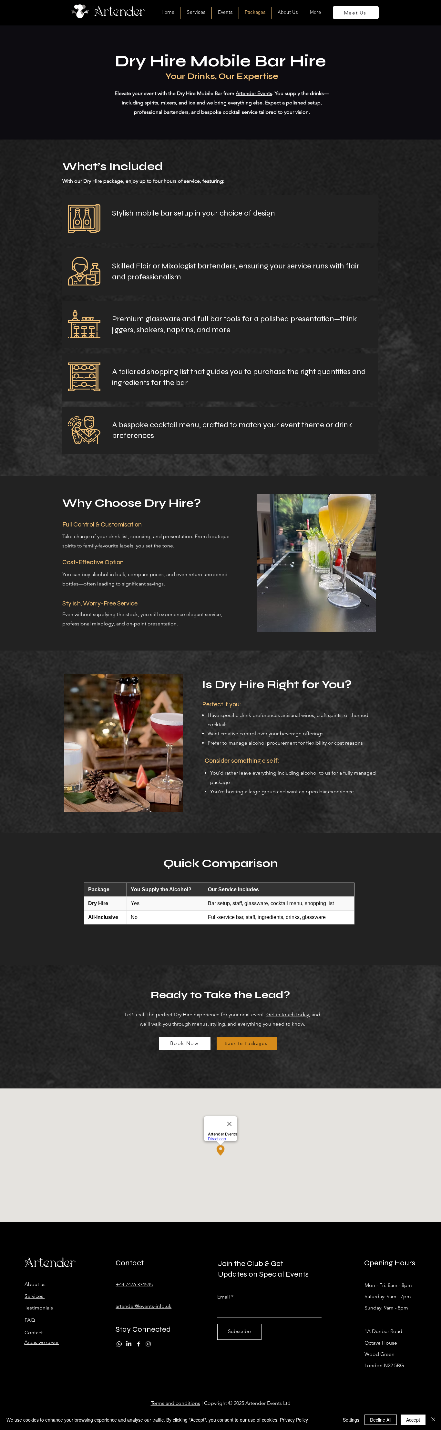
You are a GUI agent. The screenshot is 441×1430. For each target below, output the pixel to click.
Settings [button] (351, 1419)
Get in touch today (287, 1014)
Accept (413, 1419)
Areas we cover (41, 1342)
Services (35, 1296)
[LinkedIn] (129, 1344)
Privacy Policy (294, 1419)
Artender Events (254, 93)
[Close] (433, 1420)
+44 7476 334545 (134, 1284)
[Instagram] (148, 1344)
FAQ (30, 1320)
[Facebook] (138, 1344)
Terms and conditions (175, 1403)
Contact (34, 1332)
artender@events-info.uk (143, 1306)
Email (223, 1297)
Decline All (380, 1419)
